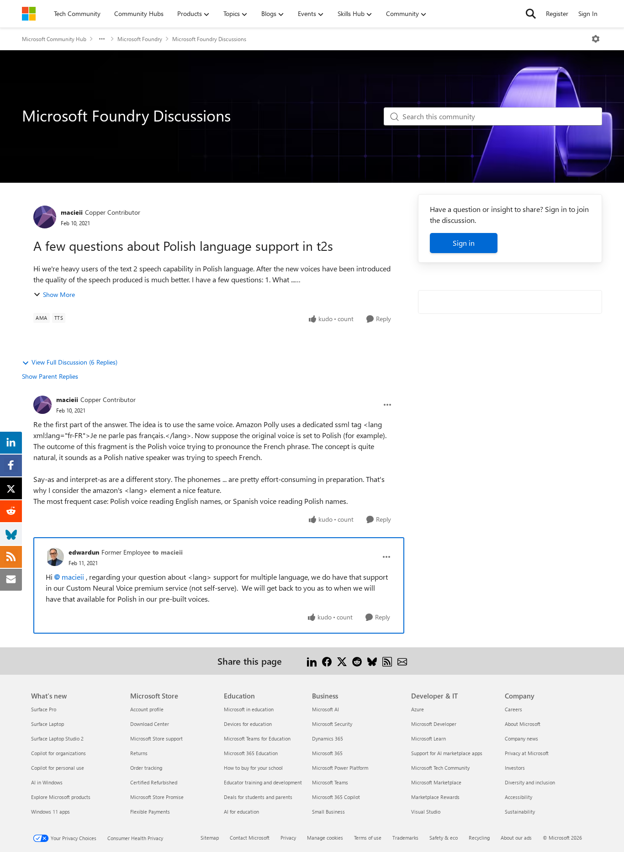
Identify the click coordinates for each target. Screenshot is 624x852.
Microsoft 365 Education (251, 753)
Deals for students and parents (258, 797)
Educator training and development (263, 782)
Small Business (328, 811)
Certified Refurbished (153, 782)
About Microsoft (522, 723)
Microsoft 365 (327, 753)
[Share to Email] (402, 661)
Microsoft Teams (330, 782)
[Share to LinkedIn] (312, 661)
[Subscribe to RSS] (387, 661)
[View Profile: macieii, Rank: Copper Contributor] (44, 217)
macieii (72, 212)
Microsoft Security (332, 723)
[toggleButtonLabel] (595, 38)
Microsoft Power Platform (340, 767)
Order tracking (146, 767)
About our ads (516, 837)
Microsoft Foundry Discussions (209, 38)
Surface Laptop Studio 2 (57, 738)
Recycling (479, 837)
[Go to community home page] (29, 14)
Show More (59, 294)
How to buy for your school (253, 767)
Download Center (149, 723)
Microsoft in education (249, 709)
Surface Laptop (47, 723)
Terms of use (367, 837)
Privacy (288, 837)
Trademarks (405, 837)
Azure (417, 709)
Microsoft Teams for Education (257, 738)
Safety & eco (443, 837)
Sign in (464, 243)
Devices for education (248, 723)
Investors (515, 767)
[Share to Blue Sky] (372, 661)
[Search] (530, 13)
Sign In (588, 13)
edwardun (84, 552)
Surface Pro (43, 709)
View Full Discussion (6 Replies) (74, 362)
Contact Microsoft (250, 837)
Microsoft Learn (428, 738)
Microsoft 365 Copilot (336, 797)
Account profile (147, 709)
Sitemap (210, 837)
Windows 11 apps (50, 811)
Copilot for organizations (58, 753)
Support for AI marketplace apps (446, 753)
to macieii (168, 552)
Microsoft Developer (433, 723)
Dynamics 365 (327, 738)
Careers (513, 709)
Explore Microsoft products (60, 797)
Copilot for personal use (57, 767)
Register (557, 13)
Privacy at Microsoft (527, 753)
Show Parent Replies (50, 376)
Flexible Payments (150, 811)
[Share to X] (342, 661)
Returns (139, 753)
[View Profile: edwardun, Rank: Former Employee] (55, 557)
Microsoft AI (325, 709)
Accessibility (518, 797)
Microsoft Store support (156, 738)
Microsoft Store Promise (157, 797)
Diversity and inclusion (530, 782)
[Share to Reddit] (357, 661)
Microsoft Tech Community (440, 767)
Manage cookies (325, 837)
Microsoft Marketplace (436, 782)
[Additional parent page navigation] (101, 38)
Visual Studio (425, 811)
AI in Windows (47, 782)
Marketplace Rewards (435, 797)
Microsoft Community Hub (54, 38)
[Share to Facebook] (327, 661)
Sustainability (520, 811)
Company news (521, 738)
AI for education (241, 811)
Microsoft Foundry (139, 38)
